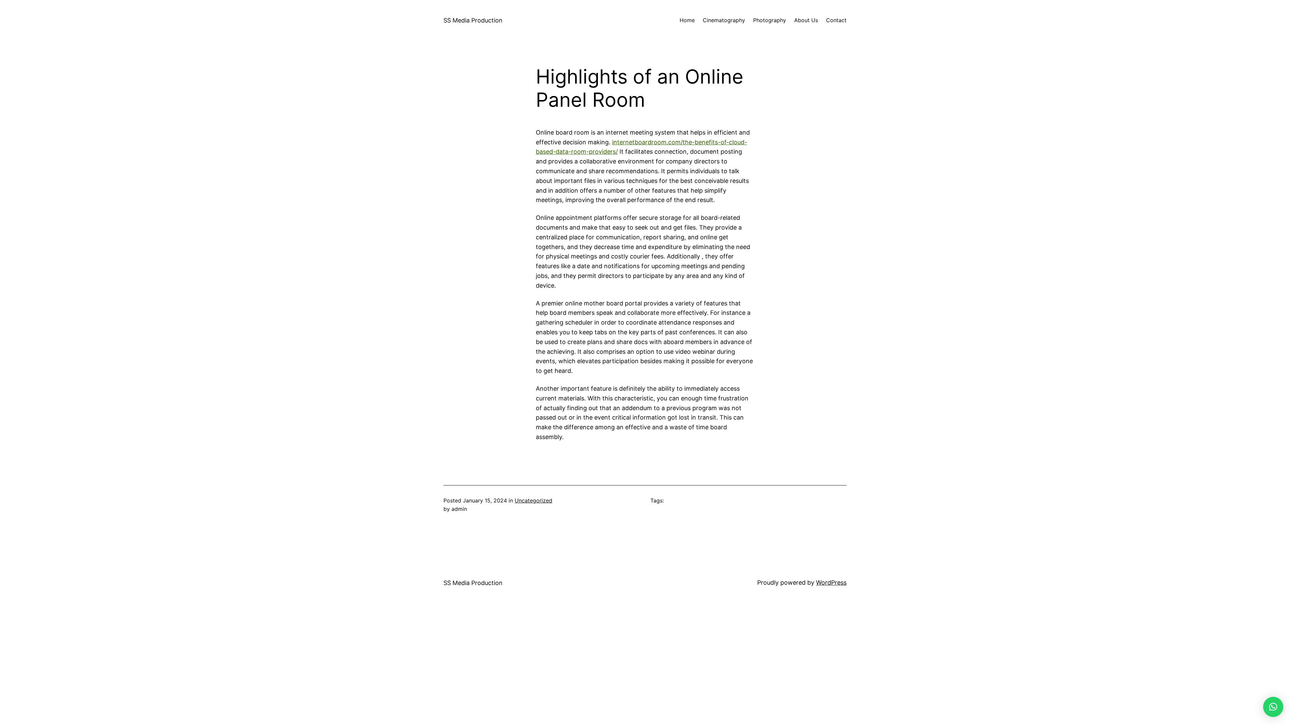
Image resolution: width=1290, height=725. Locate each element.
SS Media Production (473, 20)
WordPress (831, 582)
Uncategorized (533, 500)
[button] (1273, 707)
